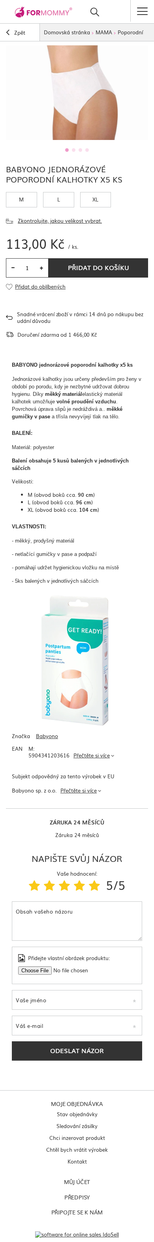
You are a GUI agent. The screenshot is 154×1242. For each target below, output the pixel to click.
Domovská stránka (67, 32)
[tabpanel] (77, 92)
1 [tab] (67, 150)
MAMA (104, 32)
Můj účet (77, 1181)
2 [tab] (73, 150)
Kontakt (77, 1161)
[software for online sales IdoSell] (77, 1234)
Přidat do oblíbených (40, 286)
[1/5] (34, 884)
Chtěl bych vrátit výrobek (77, 1149)
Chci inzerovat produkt (77, 1138)
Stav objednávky (77, 1114)
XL (95, 199)
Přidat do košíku (98, 267)
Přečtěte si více (91, 755)
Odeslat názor (77, 1050)
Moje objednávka (77, 1103)
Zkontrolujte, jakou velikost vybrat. (60, 220)
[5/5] (94, 884)
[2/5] (49, 884)
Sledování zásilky (77, 1126)
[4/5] (79, 884)
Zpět (19, 32)
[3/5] (64, 884)
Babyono (47, 736)
